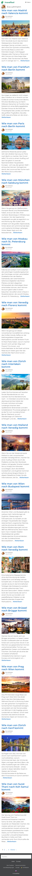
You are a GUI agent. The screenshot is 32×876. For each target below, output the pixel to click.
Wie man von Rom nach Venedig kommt (15, 548)
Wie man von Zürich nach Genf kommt (14, 726)
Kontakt (17, 867)
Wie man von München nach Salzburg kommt (16, 181)
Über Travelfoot (10, 865)
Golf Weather (26, 867)
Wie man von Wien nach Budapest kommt (15, 485)
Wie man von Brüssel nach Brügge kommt (14, 609)
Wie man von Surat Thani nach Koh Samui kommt (15, 787)
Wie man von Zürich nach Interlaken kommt (14, 364)
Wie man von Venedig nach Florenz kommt (15, 304)
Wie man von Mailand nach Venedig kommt (15, 426)
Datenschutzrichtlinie (20, 865)
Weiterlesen (25, 61)
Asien (13, 861)
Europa (18, 861)
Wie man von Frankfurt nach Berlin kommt (16, 68)
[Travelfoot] (8, 2)
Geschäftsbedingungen (8, 867)
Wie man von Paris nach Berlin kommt (13, 125)
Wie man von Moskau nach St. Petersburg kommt (14, 241)
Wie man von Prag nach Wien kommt (13, 668)
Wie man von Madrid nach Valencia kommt (15, 12)
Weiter (13, 850)
